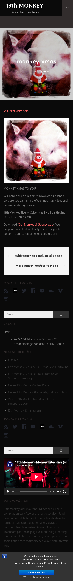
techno (24, 541)
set (60, 536)
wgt (6, 545)
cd (54, 509)
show (65, 536)
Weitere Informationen (36, 577)
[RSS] (6, 290)
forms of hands (13, 522)
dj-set (41, 513)
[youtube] (42, 290)
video (39, 541)
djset (48, 513)
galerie (33, 522)
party (39, 536)
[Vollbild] (64, 491)
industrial (30, 527)
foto (25, 522)
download (58, 513)
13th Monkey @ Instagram (24, 410)
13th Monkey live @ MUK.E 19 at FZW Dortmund (38, 367)
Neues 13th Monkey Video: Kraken (29, 385)
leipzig (31, 532)
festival (56, 518)
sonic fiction (11, 541)
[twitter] (24, 290)
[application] (36, 476)
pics (54, 536)
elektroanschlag (41, 518)
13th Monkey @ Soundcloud (35, 224)
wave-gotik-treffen (56, 541)
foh (64, 518)
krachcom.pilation (15, 532)
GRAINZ (13, 360)
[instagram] (6, 299)
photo (47, 536)
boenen (47, 509)
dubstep (25, 518)
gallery (43, 522)
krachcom (53, 527)
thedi (32, 541)
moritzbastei (12, 536)
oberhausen (28, 536)
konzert (42, 527)
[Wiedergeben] (8, 491)
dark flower (26, 513)
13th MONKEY (24, 5)
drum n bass (11, 518)
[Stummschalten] (59, 491)
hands (20, 527)
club (59, 509)
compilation (11, 513)
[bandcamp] (15, 290)
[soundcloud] (51, 290)
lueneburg (47, 532)
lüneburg (61, 532)
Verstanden (36, 572)
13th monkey (12, 509)
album (24, 509)
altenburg (35, 509)
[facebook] (33, 290)
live (38, 532)
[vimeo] (60, 290)
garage (52, 522)
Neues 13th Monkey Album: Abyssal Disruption (37, 392)
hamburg (9, 527)
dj (36, 513)
